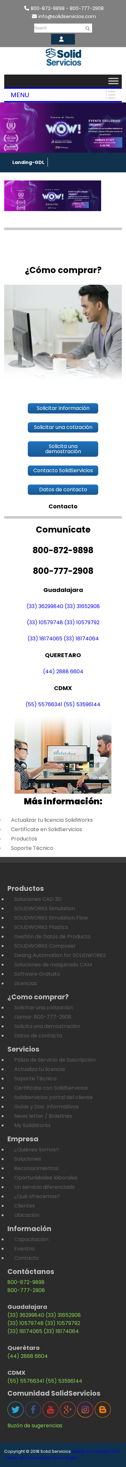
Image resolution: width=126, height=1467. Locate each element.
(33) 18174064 (81, 638)
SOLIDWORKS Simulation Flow (51, 918)
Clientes (24, 1205)
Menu (20, 94)
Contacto (26, 1258)
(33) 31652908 (82, 606)
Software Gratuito (37, 974)
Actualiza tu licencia (39, 1069)
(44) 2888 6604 (63, 671)
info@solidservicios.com (67, 16)
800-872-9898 (26, 1282)
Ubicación (26, 1215)
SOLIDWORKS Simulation (44, 908)
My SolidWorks (32, 1125)
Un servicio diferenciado (44, 1187)
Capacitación (31, 1239)
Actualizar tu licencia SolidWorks (52, 820)
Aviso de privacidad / (29, 1458)
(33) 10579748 (45, 622)
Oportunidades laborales (46, 1177)
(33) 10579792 (82, 622)
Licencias (25, 983)
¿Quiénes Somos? (36, 1149)
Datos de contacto (38, 1035)
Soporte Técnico (32, 848)
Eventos (24, 1248)
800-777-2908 (26, 1290)
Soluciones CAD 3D (38, 899)
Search (40, 28)
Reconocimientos (36, 1168)
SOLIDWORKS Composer (45, 946)
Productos (24, 838)
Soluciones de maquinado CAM (53, 964)
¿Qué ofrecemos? (37, 1196)
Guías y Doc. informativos (46, 1106)
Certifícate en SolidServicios (46, 829)
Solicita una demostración (47, 1026)
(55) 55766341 (44, 704)
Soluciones (27, 1159)
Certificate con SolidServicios (51, 1088)
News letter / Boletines (43, 1116)
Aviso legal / (66, 1458)
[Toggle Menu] (113, 81)
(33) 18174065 (44, 638)
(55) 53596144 (82, 704)
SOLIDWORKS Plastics (41, 927)
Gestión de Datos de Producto (52, 936)
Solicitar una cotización (43, 1007)
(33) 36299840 (44, 606)
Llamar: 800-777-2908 (42, 1017)
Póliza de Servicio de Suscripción (55, 1060)
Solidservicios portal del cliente (53, 1097)
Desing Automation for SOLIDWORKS (60, 955)
